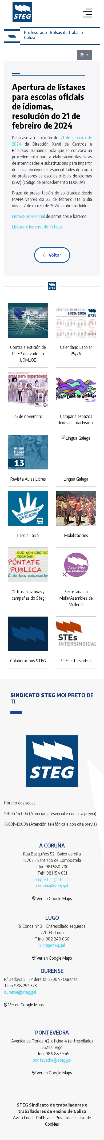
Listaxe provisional (29, 216)
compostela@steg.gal (52, 879)
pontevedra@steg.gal (52, 1060)
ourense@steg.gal (20, 992)
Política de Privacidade (56, 1117)
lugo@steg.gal (52, 945)
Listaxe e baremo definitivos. (37, 227)
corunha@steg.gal (52, 885)
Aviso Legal (23, 1117)
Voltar (53, 255)
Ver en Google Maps (53, 898)
